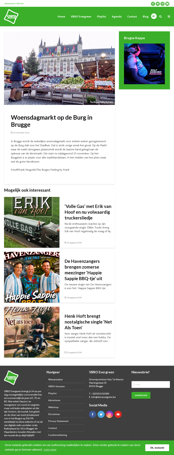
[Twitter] (101, 414)
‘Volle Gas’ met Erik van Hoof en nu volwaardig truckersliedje (88, 212)
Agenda (116, 16)
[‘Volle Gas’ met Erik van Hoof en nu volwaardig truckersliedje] (31, 222)
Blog (146, 16)
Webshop (53, 407)
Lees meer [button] (50, 449)
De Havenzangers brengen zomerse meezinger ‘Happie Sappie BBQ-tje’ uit (83, 269)
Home (61, 16)
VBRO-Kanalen (56, 386)
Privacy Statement (58, 421)
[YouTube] (118, 414)
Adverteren (54, 400)
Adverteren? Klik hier (14, 3)
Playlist (101, 16)
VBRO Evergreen (81, 16)
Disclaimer (54, 414)
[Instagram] (109, 414)
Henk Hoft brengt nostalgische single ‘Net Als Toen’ (88, 321)
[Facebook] (92, 414)
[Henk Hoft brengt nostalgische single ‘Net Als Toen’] (31, 331)
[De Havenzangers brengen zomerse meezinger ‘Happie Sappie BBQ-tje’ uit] (31, 277)
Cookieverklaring (57, 435)
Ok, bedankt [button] (157, 447)
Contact (132, 16)
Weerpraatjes (55, 379)
